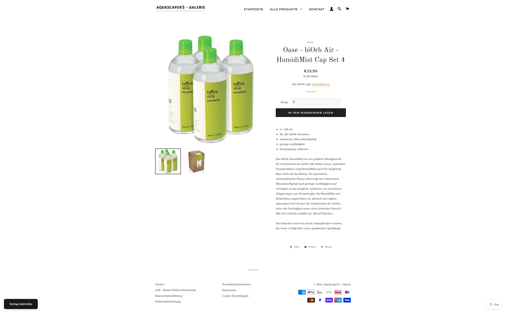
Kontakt (317, 9)
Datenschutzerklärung (168, 296)
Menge (284, 102)
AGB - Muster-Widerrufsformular (175, 290)
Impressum (229, 290)
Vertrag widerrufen (20, 303)
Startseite (253, 9)
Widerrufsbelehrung (167, 301)
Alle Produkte (284, 9)
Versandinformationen (236, 284)
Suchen (159, 284)
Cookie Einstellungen (235, 296)
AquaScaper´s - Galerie (337, 284)
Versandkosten (321, 84)
